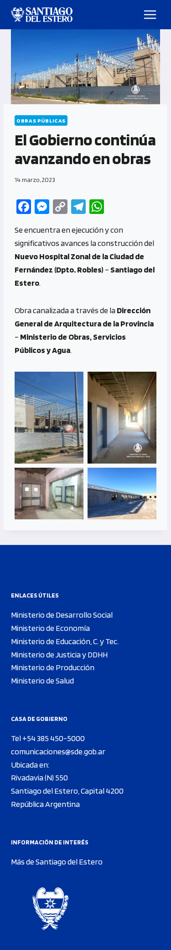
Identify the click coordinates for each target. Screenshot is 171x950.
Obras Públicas (41, 120)
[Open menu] (150, 14)
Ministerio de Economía (50, 628)
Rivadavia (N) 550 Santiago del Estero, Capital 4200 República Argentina (67, 791)
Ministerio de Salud (42, 680)
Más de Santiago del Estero (57, 861)
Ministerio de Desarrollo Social (62, 614)
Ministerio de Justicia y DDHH (59, 654)
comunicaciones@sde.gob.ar (58, 751)
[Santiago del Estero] (42, 14)
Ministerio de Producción (52, 667)
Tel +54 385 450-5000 (48, 738)
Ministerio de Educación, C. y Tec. (65, 641)
